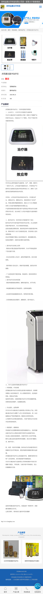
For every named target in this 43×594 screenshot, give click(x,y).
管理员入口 (28, 579)
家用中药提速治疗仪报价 (32, 561)
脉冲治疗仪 (22, 30)
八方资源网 (16, 579)
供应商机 (14, 30)
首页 (9, 30)
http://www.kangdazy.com (8, 521)
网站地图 (34, 579)
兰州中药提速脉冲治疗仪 (11, 561)
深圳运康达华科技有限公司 (17, 577)
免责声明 (22, 579)
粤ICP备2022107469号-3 (27, 574)
